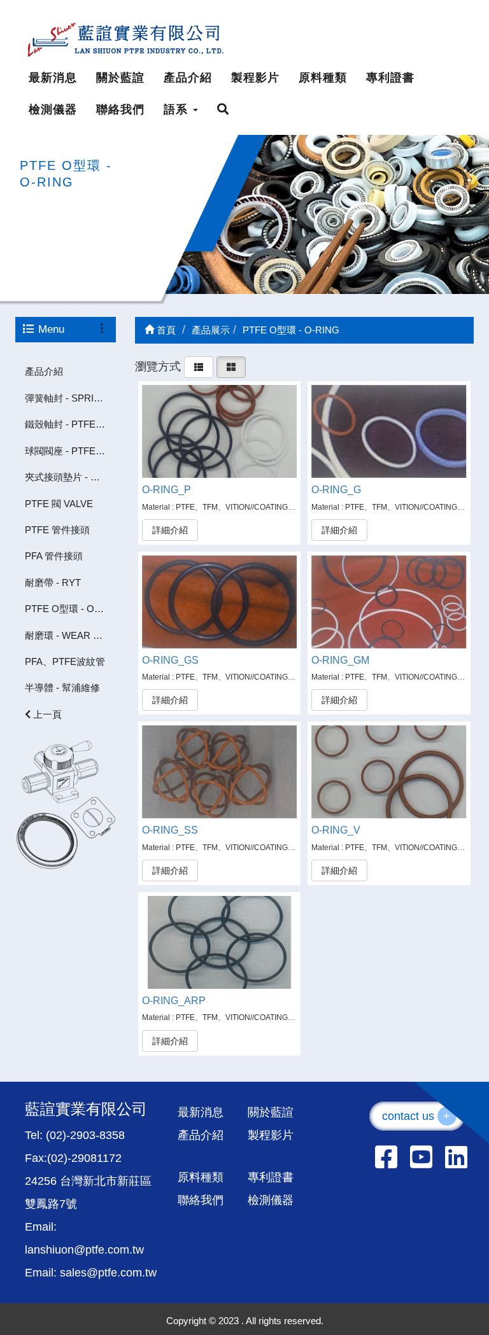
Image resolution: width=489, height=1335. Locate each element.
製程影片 (255, 77)
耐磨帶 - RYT (53, 582)
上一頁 (46, 714)
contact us (416, 1116)
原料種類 (323, 77)
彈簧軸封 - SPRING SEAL (70, 398)
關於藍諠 (120, 77)
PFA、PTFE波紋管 (65, 661)
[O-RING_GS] (219, 602)
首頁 (165, 330)
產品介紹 (188, 77)
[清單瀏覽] (198, 366)
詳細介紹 (170, 530)
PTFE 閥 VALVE (59, 503)
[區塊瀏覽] (231, 366)
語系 (178, 109)
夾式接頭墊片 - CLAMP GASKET (70, 477)
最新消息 (53, 77)
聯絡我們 (120, 109)
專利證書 (390, 77)
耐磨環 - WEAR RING (70, 635)
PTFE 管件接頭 (57, 529)
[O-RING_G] (389, 431)
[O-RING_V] (389, 771)
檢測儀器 (53, 109)
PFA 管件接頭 (54, 555)
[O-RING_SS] (219, 771)
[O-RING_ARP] (219, 942)
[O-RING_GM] (389, 602)
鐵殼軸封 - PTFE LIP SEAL (70, 424)
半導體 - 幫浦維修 (62, 687)
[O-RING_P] (219, 431)
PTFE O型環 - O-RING (70, 608)
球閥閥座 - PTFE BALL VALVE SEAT (70, 450)
